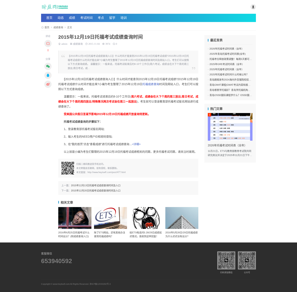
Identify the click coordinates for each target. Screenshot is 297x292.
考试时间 (86, 18)
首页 (49, 18)
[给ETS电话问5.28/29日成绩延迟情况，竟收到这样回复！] (146, 218)
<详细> (136, 144)
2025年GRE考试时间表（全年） (227, 64)
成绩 (72, 18)
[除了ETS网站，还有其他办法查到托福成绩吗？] (110, 218)
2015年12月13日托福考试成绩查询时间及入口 (95, 185)
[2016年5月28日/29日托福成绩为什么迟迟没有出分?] (182, 218)
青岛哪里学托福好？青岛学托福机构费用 (231, 90)
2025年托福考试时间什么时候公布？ (229, 74)
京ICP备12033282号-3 (100, 284)
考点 (101, 18)
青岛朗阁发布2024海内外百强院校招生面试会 (234, 79)
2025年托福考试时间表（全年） (227, 69)
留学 (112, 18)
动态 (61, 18)
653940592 (56, 261)
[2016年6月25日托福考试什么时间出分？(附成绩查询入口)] (74, 218)
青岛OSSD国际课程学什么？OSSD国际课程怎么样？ (238, 95)
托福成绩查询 (150, 84)
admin (64, 43)
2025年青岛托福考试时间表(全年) (228, 53)
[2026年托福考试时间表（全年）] (230, 127)
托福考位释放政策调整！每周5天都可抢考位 (233, 59)
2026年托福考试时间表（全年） (227, 48)
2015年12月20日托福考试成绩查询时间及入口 (95, 190)
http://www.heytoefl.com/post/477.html (106, 172)
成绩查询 (58, 27)
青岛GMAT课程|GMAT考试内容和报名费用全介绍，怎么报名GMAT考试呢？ (250, 84)
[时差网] (77, 7)
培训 (123, 18)
